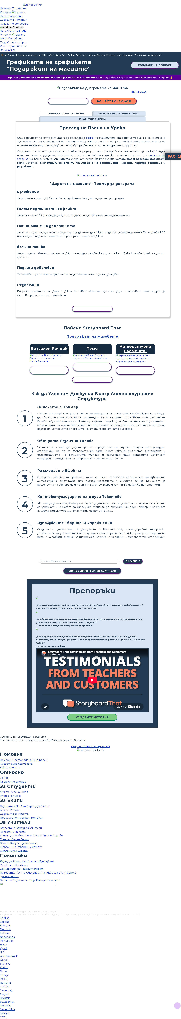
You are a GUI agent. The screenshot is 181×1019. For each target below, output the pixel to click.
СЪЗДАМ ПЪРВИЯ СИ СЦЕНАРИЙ (90, 746)
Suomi (4, 967)
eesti (3, 1017)
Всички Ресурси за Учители (22, 55)
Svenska (5, 963)
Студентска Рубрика (92, 119)
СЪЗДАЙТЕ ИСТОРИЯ (92, 717)
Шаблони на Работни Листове (21, 847)
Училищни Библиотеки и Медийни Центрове (31, 835)
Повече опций (138, 92)
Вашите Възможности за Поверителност (29, 880)
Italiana (4, 933)
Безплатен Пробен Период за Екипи (24, 806)
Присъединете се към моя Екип (21, 817)
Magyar (5, 994)
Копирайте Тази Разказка (114, 101)
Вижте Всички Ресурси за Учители (92, 571)
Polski (4, 978)
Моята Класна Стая (14, 792)
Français (5, 925)
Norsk (3, 971)
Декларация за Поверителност (22, 868)
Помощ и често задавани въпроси (23, 760)
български (7, 1001)
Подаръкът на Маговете (89, 55)
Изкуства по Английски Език (56, 55)
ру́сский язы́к (9, 956)
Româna (5, 982)
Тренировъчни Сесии (14, 839)
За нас (4, 777)
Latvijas (5, 1013)
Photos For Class (10, 795)
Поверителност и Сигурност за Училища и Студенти (38, 872)
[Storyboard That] (32, 4)
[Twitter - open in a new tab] (2, 903)
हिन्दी (2, 952)
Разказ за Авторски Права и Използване (27, 861)
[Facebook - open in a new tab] (2, 894)
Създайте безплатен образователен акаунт (136, 77)
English (4, 918)
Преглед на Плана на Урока (66, 113)
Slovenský (6, 990)
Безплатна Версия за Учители (21, 828)
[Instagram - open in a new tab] (2, 898)
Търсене (131, 561)
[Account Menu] (11, 27)
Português (6, 940)
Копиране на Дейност (155, 65)
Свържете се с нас (13, 781)
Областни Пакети (13, 831)
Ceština (5, 986)
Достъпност (9, 876)
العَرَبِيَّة (3, 948)
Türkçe (4, 975)
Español (5, 921)
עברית (3, 944)
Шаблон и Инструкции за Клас (119, 113)
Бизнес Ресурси (10, 810)
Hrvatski (5, 998)
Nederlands (7, 937)
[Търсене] (18, 12)
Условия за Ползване (14, 865)
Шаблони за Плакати (14, 850)
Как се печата (10, 767)
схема (90, 137)
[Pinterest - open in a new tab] (2, 908)
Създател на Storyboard (16, 763)
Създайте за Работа (14, 813)
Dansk (4, 959)
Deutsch (5, 929)
